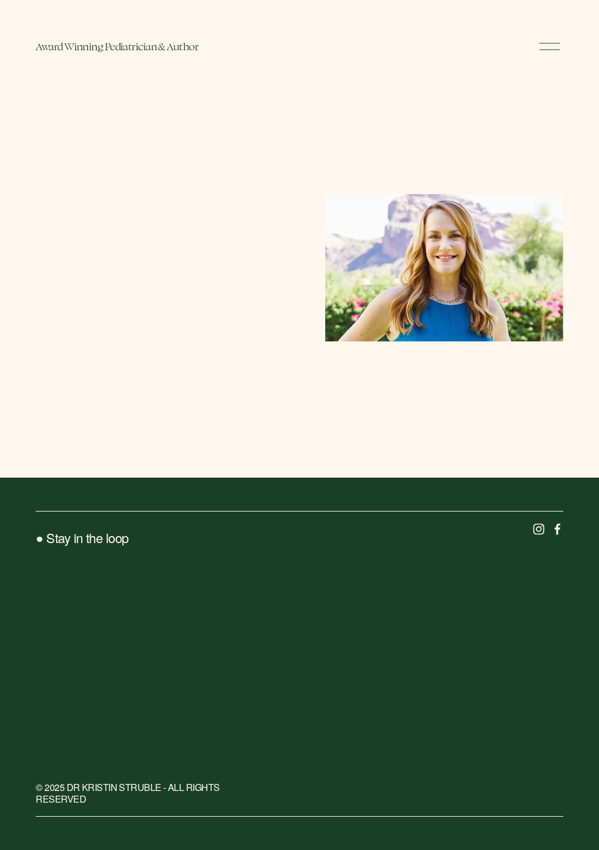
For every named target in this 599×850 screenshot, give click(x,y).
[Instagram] (539, 529)
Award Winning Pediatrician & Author (117, 46)
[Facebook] (557, 529)
